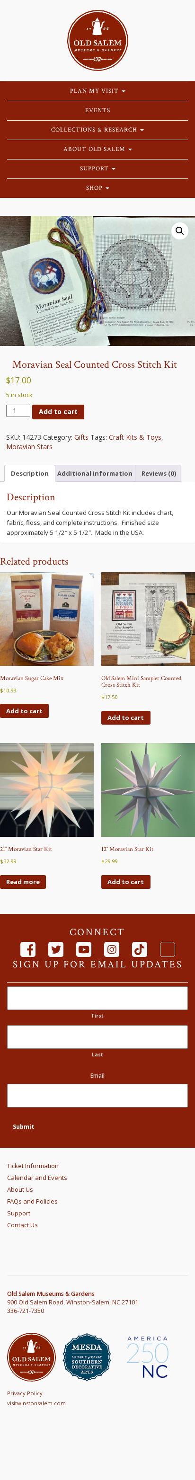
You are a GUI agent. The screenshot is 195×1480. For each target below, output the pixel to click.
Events (97, 110)
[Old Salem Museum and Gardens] (34, 1357)
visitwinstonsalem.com (36, 1403)
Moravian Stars (29, 446)
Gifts (81, 437)
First (98, 1015)
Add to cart (58, 411)
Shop (95, 188)
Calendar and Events (37, 1177)
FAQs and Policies (32, 1201)
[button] (179, 230)
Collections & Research (95, 130)
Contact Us (22, 1225)
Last (97, 1054)
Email (97, 1076)
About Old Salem (95, 149)
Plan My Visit (95, 91)
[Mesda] (90, 1357)
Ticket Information (33, 1165)
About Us (20, 1189)
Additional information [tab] (95, 473)
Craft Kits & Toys (135, 437)
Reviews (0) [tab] (159, 473)
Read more (23, 881)
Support (95, 169)
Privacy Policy (25, 1393)
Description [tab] (30, 473)
